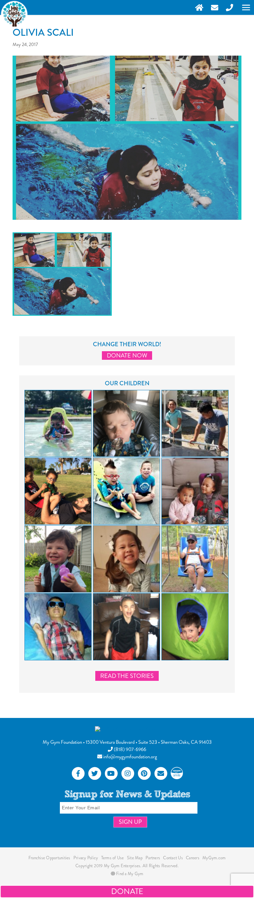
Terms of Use (112, 858)
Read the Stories (127, 676)
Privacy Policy (85, 858)
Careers (192, 858)
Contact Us (173, 858)
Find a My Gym (129, 874)
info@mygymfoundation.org (129, 756)
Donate (127, 891)
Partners (153, 858)
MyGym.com (214, 858)
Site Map (135, 858)
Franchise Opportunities (49, 858)
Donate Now (127, 355)
